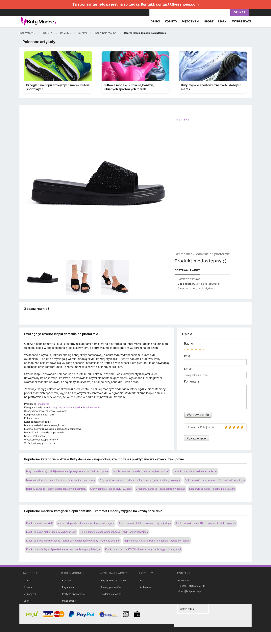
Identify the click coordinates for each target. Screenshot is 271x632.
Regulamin (68, 587)
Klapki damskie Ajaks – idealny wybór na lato (51, 531)
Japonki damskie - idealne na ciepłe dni (195, 471)
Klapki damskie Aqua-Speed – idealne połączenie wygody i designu (63, 549)
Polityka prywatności (74, 593)
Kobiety (27, 587)
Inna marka (182, 119)
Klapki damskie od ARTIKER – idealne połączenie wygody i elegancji (143, 549)
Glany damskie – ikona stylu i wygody (111, 488)
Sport (26, 600)
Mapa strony (69, 600)
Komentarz (191, 381)
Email (188, 369)
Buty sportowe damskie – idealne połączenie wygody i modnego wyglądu (140, 480)
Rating (188, 343)
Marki (222, 21)
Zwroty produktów (111, 587)
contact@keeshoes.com (177, 4)
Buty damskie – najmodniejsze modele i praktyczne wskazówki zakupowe (67, 471)
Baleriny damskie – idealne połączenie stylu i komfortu (56, 488)
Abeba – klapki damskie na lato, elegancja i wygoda (85, 523)
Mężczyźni (29, 593)
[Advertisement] (202, 190)
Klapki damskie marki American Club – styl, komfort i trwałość (114, 531)
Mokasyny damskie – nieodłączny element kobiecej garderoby (60, 480)
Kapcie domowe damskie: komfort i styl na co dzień (140, 471)
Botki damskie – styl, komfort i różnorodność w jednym (215, 480)
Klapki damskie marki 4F (39, 523)
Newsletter (184, 580)
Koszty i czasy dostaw (113, 580)
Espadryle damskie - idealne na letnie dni (212, 488)
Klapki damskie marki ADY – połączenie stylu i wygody (205, 523)
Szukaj (239, 12)
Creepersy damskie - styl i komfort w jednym (160, 488)
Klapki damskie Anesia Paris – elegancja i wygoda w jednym (157, 540)
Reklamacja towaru (111, 593)
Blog (141, 580)
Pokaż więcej (197, 438)
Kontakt (66, 580)
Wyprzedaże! (242, 21)
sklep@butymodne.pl (189, 591)
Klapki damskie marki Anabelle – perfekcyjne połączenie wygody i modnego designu (73, 540)
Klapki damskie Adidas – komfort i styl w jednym (144, 523)
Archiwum (145, 587)
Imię (187, 356)
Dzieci (27, 580)
